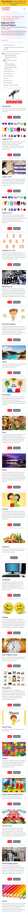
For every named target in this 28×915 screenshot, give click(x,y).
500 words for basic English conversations (14, 51)
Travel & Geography (10, 64)
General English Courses (18, 16)
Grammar (7, 59)
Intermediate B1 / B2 (9, 71)
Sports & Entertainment (11, 67)
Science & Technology (10, 65)
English (8, 16)
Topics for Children (8, 76)
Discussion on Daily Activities (11, 85)
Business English (8, 83)
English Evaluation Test (9, 45)
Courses (3, 16)
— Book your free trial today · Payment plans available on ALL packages (14, 3)
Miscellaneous (8, 69)
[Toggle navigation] (24, 8)
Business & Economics (10, 55)
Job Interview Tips (8, 80)
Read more (17, 117)
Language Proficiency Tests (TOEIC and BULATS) (13, 48)
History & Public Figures (11, 60)
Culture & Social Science (11, 57)
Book (9, 117)
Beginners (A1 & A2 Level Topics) (10, 18)
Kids (6, 62)
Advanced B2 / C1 (8, 73)
